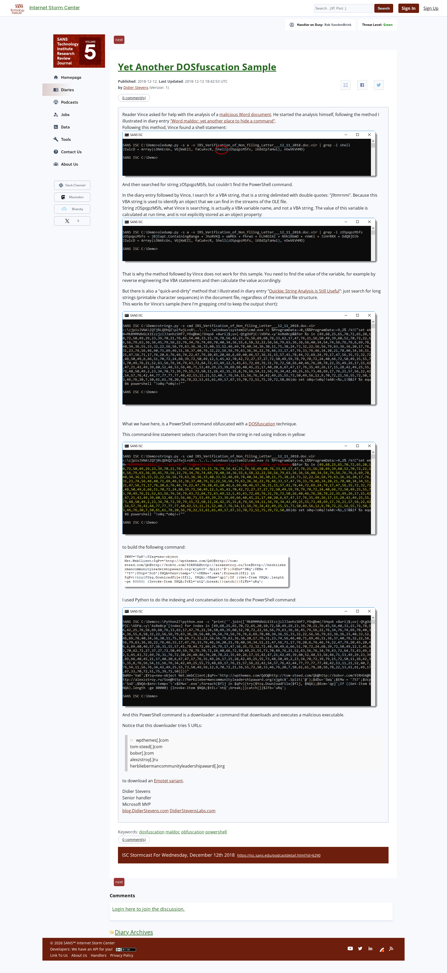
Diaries (67, 90)
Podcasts (69, 102)
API (95, 949)
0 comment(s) (134, 97)
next (119, 39)
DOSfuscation (262, 424)
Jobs (65, 114)
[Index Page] (16, 8)
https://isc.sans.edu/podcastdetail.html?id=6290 (279, 855)
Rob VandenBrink (337, 25)
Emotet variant (168, 781)
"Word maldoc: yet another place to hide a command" (222, 121)
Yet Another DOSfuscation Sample (197, 66)
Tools (66, 139)
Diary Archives (134, 932)
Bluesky (77, 209)
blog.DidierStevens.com (145, 811)
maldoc (173, 832)
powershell (216, 832)
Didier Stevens (135, 87)
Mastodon (76, 197)
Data (65, 127)
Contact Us (71, 152)
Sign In (409, 8)
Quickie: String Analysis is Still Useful (304, 291)
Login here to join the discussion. (148, 909)
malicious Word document (245, 114)
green (388, 25)
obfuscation (192, 832)
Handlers (99, 955)
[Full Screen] (346, 85)
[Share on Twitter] (379, 85)
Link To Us (59, 955)
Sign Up (430, 8)
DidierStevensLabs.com (192, 811)
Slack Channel (75, 185)
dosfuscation (152, 832)
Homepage (71, 77)
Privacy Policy (121, 955)
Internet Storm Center (54, 7)
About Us (69, 164)
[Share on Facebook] (362, 85)
